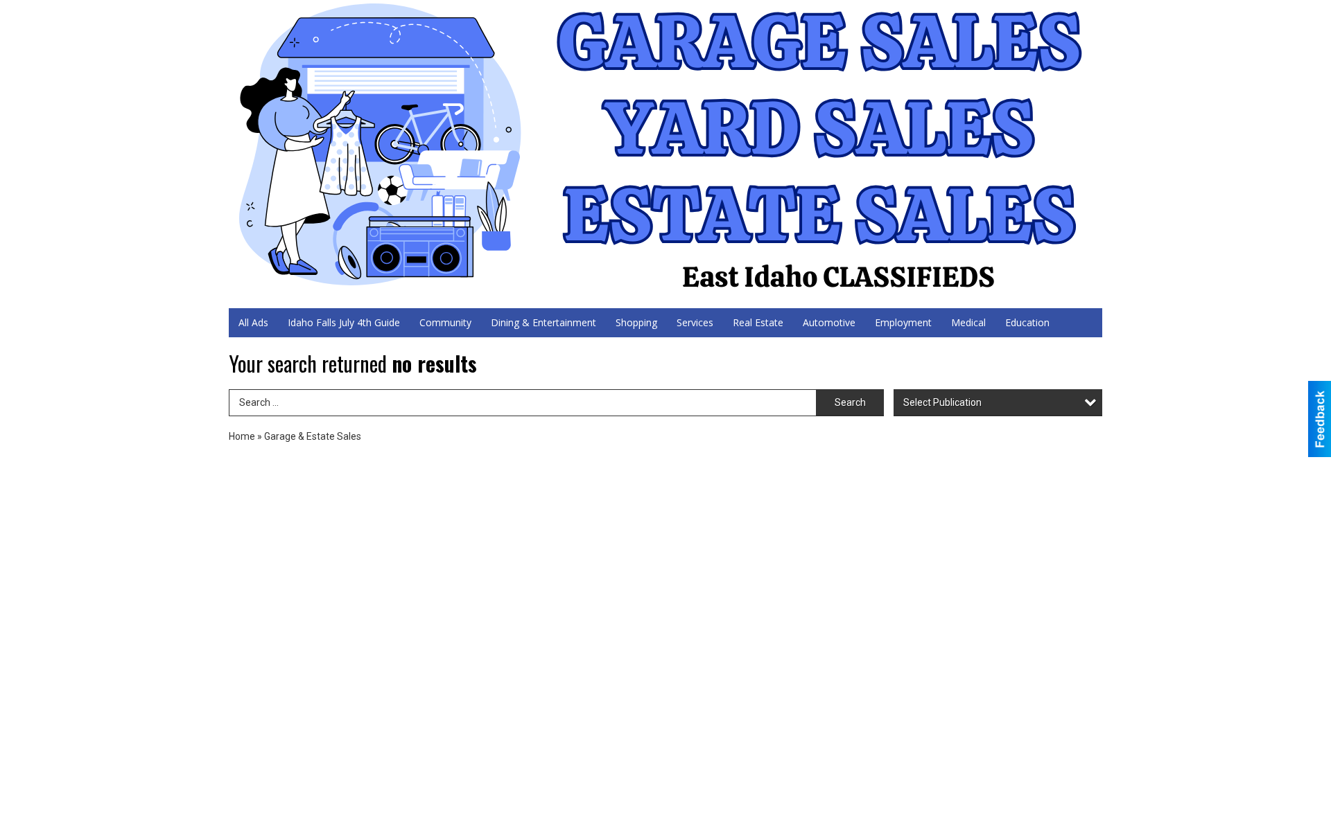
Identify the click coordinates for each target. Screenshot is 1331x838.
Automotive (829, 322)
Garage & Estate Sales (312, 436)
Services (695, 322)
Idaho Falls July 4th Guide (344, 322)
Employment (903, 322)
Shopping (636, 322)
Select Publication (942, 402)
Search (850, 402)
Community (445, 322)
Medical (968, 322)
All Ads (253, 322)
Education (1027, 322)
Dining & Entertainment (543, 322)
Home (242, 436)
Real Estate (758, 322)
